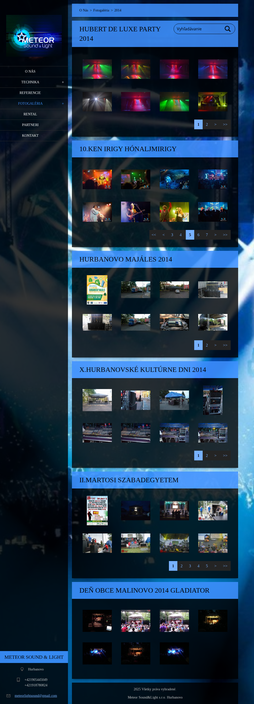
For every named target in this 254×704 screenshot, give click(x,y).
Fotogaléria (30, 103)
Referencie (30, 93)
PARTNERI (30, 125)
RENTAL (30, 114)
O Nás (30, 71)
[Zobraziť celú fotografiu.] (97, 69)
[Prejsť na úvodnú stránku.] (34, 30)
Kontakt (30, 135)
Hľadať (228, 29)
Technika (30, 82)
